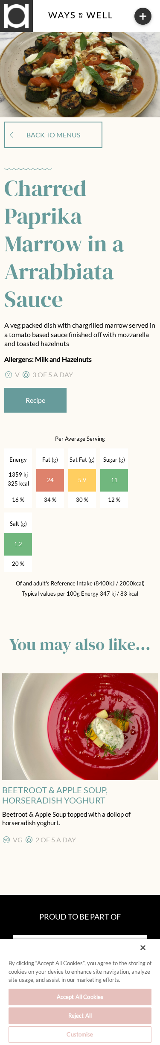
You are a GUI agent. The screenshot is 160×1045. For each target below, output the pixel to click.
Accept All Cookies (80, 996)
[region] (80, 992)
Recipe (35, 400)
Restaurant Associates (49, 24)
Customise (80, 1034)
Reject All (80, 1015)
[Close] (142, 947)
